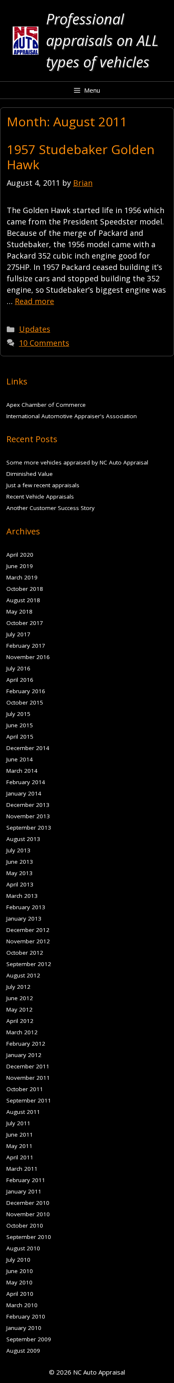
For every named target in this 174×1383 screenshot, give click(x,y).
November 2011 (28, 1077)
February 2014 (25, 782)
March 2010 (22, 1305)
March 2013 (22, 896)
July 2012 (18, 987)
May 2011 (19, 1146)
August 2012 (23, 975)
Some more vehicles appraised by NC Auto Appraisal (77, 462)
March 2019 (22, 577)
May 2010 (19, 1282)
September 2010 (28, 1237)
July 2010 (18, 1259)
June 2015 (19, 725)
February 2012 (25, 1043)
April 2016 (19, 679)
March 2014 (22, 770)
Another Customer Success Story (50, 508)
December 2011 (27, 1066)
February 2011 (25, 1180)
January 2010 (23, 1328)
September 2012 (28, 964)
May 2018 (19, 611)
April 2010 (19, 1294)
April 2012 (19, 1021)
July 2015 (18, 714)
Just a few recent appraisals (42, 485)
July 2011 (18, 1123)
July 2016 (18, 668)
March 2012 (22, 1032)
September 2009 (28, 1339)
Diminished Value (29, 474)
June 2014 (19, 759)
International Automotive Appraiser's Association (71, 416)
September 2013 (28, 827)
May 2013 (19, 873)
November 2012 (28, 941)
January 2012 (23, 1055)
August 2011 (23, 1112)
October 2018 (24, 589)
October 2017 (24, 623)
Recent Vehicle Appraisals (40, 496)
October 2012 (24, 952)
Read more (34, 301)
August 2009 (23, 1350)
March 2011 (22, 1168)
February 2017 (25, 645)
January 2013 (23, 918)
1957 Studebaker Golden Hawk (81, 157)
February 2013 (25, 907)
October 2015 (24, 702)
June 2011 (19, 1134)
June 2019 (19, 566)
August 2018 (23, 600)
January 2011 (23, 1191)
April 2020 (19, 554)
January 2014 (23, 793)
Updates (34, 329)
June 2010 (19, 1271)
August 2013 (23, 839)
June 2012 (19, 998)
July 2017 (18, 634)
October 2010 (24, 1225)
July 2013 (18, 850)
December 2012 (27, 930)
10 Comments (44, 343)
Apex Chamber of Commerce (46, 404)
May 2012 (19, 1009)
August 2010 (23, 1248)
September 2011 (28, 1100)
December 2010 (27, 1203)
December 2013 (27, 805)
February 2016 (25, 691)
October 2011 (24, 1089)
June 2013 (19, 861)
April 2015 (19, 736)
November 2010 (28, 1214)
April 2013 (19, 884)
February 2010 (25, 1316)
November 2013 (28, 816)
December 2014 (27, 748)
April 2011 (19, 1157)
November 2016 (28, 657)
